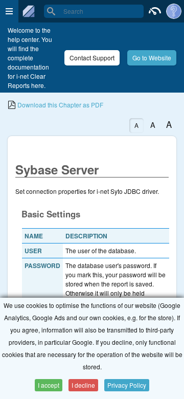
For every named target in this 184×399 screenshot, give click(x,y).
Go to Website (151, 57)
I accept (48, 385)
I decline (83, 385)
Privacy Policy (126, 385)
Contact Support (92, 57)
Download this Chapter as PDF (59, 104)
